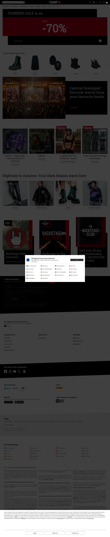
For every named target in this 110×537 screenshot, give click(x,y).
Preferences (75, 533)
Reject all (55, 533)
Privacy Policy (91, 518)
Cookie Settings (60, 518)
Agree (34, 533)
